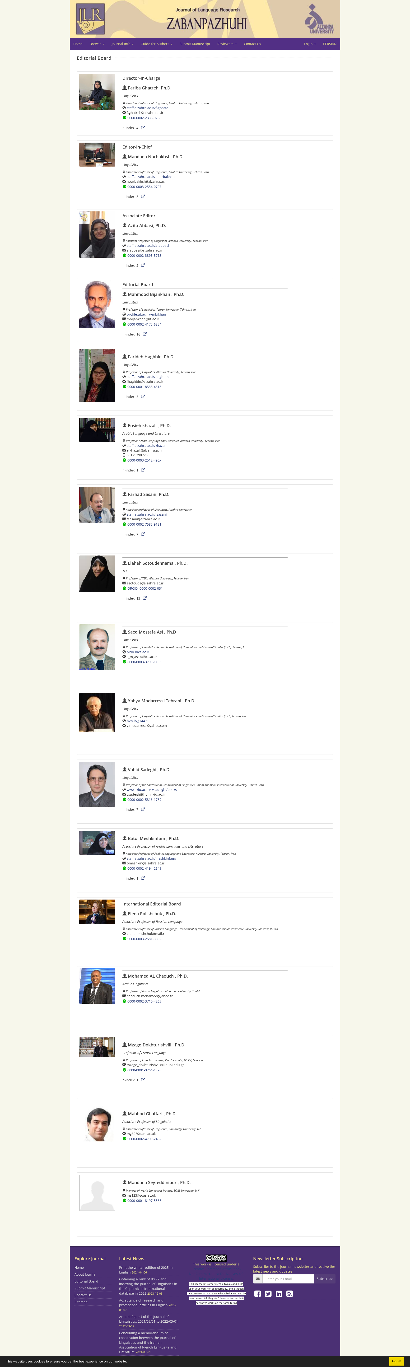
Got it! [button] (396, 1361)
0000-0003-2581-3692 (144, 939)
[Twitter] (269, 1293)
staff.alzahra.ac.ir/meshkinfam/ (151, 858)
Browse (96, 44)
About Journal (85, 1274)
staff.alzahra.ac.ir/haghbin (148, 376)
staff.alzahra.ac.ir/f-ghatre (147, 108)
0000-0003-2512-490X (144, 460)
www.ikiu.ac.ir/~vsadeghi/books (152, 789)
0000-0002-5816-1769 (144, 799)
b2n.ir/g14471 (138, 720)
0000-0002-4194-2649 (144, 868)
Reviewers (225, 44)
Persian (330, 44)
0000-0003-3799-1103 (144, 662)
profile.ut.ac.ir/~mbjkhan (146, 314)
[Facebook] (258, 1293)
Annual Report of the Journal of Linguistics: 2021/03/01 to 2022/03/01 (148, 1319)
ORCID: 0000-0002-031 (145, 588)
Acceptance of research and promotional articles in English (143, 1302)
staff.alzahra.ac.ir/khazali (147, 445)
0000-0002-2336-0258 (144, 118)
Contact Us (252, 44)
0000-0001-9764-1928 (144, 1070)
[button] (128, 1362)
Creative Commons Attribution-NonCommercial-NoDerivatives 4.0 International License (216, 1274)
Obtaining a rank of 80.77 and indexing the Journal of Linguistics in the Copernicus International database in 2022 (148, 1286)
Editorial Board (86, 1281)
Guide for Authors (155, 44)
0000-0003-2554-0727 (144, 186)
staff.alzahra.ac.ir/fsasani (147, 514)
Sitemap (81, 1302)
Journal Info (121, 44)
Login (309, 44)
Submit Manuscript (195, 44)
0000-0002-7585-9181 (144, 524)
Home (78, 44)
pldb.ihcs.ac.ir (138, 652)
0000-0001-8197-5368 (144, 1200)
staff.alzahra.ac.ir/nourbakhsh (151, 176)
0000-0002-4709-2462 (144, 1139)
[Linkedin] (280, 1293)
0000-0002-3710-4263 (144, 1001)
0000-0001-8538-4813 (144, 386)
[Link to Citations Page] (143, 128)
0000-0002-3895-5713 (144, 255)
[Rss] (289, 1293)
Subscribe (325, 1278)
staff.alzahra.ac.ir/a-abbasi (148, 245)
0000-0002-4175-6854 (144, 324)
